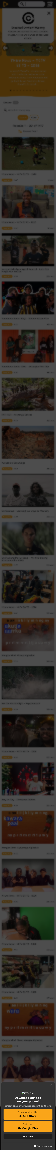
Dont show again (44, 1146)
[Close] (51, 1085)
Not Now (28, 1136)
